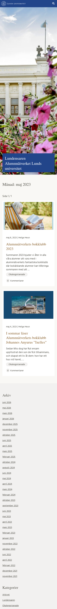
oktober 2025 (8, 435)
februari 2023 (8, 533)
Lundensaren (8, 600)
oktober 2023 (8, 500)
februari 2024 (8, 495)
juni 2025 (6, 440)
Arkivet (6, 595)
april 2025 (7, 446)
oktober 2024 (8, 462)
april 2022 (7, 560)
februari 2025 (8, 457)
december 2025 (10, 424)
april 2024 (7, 484)
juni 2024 (6, 473)
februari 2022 (8, 565)
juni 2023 (6, 511)
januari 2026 (8, 419)
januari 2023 (8, 538)
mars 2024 (7, 489)
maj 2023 (6, 516)
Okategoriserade (10, 605)
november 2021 (9, 576)
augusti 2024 (8, 468)
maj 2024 (6, 478)
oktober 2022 (8, 549)
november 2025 (10, 429)
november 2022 (9, 544)
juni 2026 (6, 402)
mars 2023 (7, 527)
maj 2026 (6, 408)
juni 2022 (6, 554)
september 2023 (10, 506)
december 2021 (9, 571)
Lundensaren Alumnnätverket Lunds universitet (23, 163)
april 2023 (7, 522)
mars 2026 (7, 413)
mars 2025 (7, 451)
